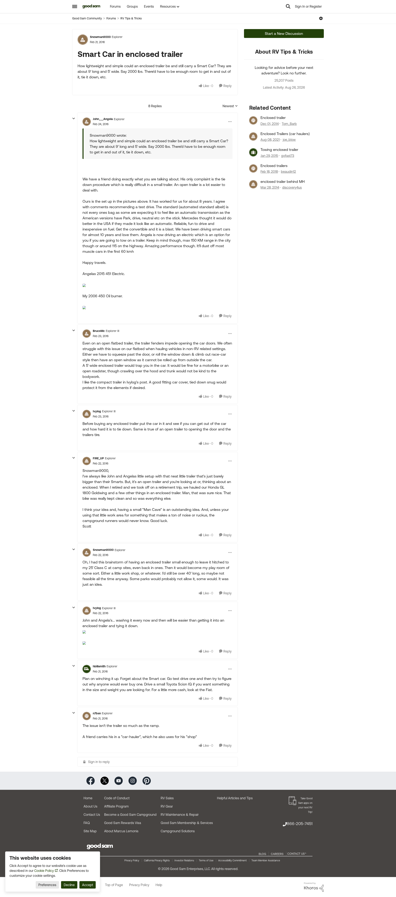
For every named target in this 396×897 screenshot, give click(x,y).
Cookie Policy (44, 870)
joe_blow (289, 139)
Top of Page (114, 885)
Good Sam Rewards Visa (122, 823)
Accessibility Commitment (232, 860)
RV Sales (167, 798)
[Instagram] (133, 780)
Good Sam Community (87, 18)
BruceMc (99, 331)
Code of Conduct (117, 798)
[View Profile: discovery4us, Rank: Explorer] (253, 184)
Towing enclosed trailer (279, 149)
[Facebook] (90, 780)
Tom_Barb (289, 124)
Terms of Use (206, 860)
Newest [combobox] (230, 106)
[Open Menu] (321, 18)
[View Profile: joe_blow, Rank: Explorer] (253, 136)
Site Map (90, 831)
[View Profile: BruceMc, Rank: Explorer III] (86, 333)
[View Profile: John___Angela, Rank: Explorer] (86, 122)
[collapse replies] (73, 118)
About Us (90, 806)
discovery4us (292, 187)
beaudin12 (288, 171)
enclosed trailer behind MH (282, 181)
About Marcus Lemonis (121, 831)
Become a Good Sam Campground (130, 814)
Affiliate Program (116, 806)
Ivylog (97, 411)
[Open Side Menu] (74, 6)
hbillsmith (99, 666)
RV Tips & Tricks (131, 18)
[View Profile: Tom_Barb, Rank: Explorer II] (253, 120)
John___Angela (103, 119)
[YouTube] (119, 780)
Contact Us (92, 814)
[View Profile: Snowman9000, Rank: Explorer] (83, 39)
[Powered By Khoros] (314, 887)
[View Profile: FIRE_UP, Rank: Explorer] (86, 461)
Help (159, 885)
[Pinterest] (147, 780)
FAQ (87, 823)
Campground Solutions (178, 831)
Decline (69, 885)
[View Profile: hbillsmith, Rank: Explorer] (86, 669)
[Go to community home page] (91, 6)
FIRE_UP (98, 458)
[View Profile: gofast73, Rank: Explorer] (253, 152)
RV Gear (167, 806)
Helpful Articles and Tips (235, 798)
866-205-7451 (299, 823)
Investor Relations (184, 860)
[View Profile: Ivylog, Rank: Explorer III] (86, 414)
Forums (111, 18)
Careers (277, 854)
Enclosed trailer (273, 117)
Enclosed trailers (274, 165)
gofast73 (287, 156)
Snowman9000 (100, 37)
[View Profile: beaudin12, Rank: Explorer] (253, 168)
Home (88, 798)
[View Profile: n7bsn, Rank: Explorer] (86, 716)
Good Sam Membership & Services (187, 823)
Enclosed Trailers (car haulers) (285, 134)
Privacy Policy (131, 860)
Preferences (47, 885)
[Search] (288, 6)
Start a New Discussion (284, 33)
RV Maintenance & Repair (180, 814)
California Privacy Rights (157, 860)
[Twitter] (105, 780)
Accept (87, 885)
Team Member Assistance (265, 860)
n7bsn (97, 713)
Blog (262, 854)
